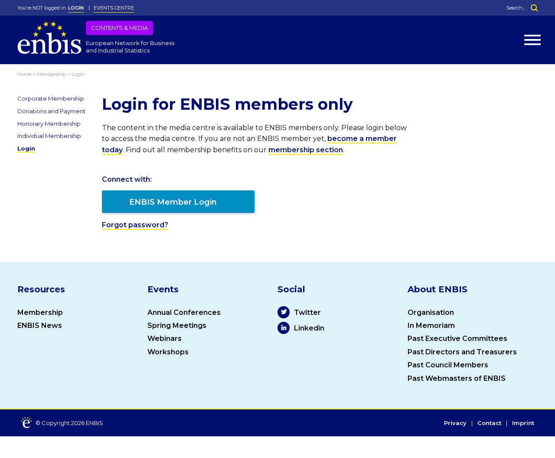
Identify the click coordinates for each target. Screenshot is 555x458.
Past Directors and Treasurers (462, 352)
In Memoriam (431, 325)
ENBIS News (39, 325)
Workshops (168, 352)
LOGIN (76, 8)
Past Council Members (448, 365)
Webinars (164, 338)
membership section (305, 150)
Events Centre (114, 8)
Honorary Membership (49, 123)
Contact (489, 423)
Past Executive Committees (457, 338)
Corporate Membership (50, 98)
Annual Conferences (184, 312)
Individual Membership (49, 135)
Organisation (431, 312)
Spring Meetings (176, 325)
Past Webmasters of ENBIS (457, 378)
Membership (40, 312)
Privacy (455, 423)
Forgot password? (135, 225)
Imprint (523, 423)
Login (26, 148)
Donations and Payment (51, 111)
